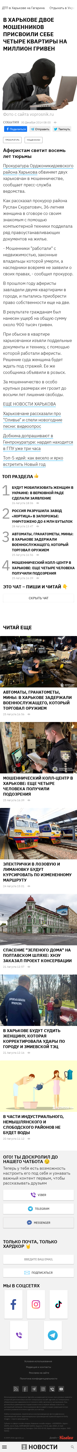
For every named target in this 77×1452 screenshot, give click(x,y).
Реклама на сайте (39, 1372)
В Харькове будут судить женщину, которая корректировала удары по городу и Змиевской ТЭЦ (34, 1038)
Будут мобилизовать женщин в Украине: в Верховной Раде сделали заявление (42, 493)
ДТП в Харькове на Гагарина (23, 8)
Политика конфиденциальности (38, 1378)
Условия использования (38, 1361)
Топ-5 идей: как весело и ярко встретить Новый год (33, 461)
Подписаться (42, 1273)
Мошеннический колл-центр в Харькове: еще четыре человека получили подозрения (43, 568)
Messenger (42, 1223)
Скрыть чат (38, 598)
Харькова (27, 172)
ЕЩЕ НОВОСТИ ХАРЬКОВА (29, 404)
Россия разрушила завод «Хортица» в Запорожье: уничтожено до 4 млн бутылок (42, 516)
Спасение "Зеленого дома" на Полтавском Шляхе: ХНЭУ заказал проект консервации (37, 955)
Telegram (42, 1209)
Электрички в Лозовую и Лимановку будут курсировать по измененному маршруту (37, 872)
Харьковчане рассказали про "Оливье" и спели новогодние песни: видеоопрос (32, 419)
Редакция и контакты (38, 1367)
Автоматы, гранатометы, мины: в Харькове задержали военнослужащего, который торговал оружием (37, 700)
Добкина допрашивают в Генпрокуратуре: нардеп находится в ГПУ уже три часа (38, 442)
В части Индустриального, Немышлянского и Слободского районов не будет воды (33, 1124)
